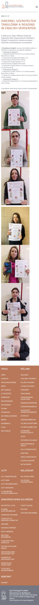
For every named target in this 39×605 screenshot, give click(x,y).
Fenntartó (25, 390)
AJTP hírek (5, 480)
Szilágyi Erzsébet (28, 382)
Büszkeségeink (7, 401)
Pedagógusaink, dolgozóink (27, 398)
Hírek (3, 375)
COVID (3, 427)
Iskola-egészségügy (28, 457)
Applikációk (6, 390)
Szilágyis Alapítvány (29, 423)
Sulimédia (27, 499)
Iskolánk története (28, 379)
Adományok (5, 423)
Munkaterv (5, 397)
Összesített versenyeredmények (29, 411)
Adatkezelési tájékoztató (6, 564)
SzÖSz (23, 436)
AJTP (4, 470)
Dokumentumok (10, 499)
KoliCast (24, 509)
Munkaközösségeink (29, 403)
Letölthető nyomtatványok (7, 569)
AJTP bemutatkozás (9, 476)
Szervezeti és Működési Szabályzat (9, 519)
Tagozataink (25, 394)
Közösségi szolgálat (29, 440)
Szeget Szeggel (27, 505)
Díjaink (4, 408)
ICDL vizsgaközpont (28, 449)
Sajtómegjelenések (9, 416)
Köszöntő (24, 375)
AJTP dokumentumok (9, 484)
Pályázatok (5, 412)
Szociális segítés (27, 461)
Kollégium (27, 470)
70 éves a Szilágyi (27, 386)
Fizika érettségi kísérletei (7, 542)
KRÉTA (3, 386)
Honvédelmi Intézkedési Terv (7, 558)
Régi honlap (6, 431)
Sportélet (25, 416)
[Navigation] (37, 7)
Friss (4, 368)
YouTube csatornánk (29, 513)
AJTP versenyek (7, 488)
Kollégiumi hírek (27, 476)
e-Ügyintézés (6, 394)
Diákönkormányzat (28, 420)
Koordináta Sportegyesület (27, 432)
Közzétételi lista (8, 505)
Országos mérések (8, 528)
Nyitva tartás (26, 464)
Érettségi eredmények (6, 536)
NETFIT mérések (7, 532)
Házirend (4, 524)
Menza (3, 420)
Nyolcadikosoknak (8, 382)
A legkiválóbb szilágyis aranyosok (9, 492)
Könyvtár (24, 453)
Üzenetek (4, 379)
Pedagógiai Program (9, 515)
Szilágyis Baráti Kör (29, 427)
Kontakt (6, 576)
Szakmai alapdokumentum (8, 510)
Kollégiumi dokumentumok (27, 481)
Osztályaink (6, 405)
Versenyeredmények (29, 407)
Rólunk (25, 368)
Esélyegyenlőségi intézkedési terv (8, 553)
